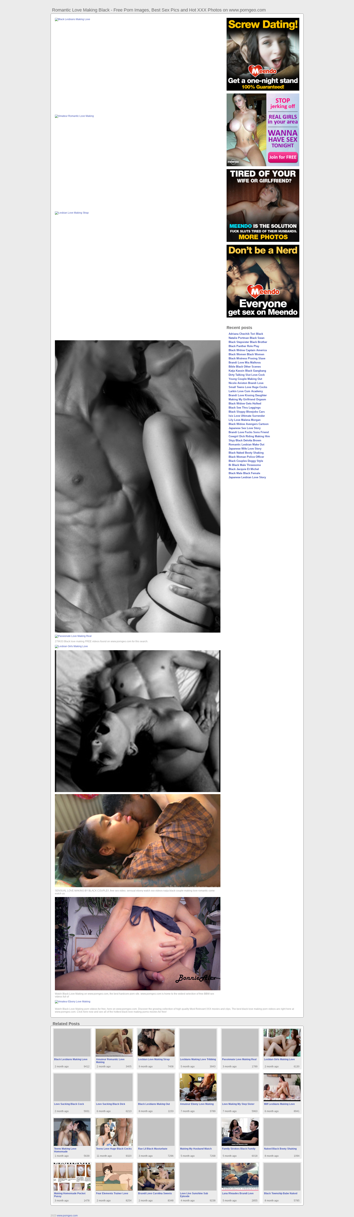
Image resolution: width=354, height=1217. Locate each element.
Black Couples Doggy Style (246, 460)
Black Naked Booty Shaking (246, 452)
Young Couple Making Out (245, 378)
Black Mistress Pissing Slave (247, 358)
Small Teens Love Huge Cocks (248, 387)
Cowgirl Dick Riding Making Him (249, 436)
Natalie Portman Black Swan (246, 337)
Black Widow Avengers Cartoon (249, 424)
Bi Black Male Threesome (245, 465)
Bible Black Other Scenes (245, 366)
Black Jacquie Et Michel (244, 469)
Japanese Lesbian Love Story (247, 477)
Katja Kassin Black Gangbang (247, 370)
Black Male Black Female (244, 473)
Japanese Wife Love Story (245, 448)
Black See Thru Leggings (245, 407)
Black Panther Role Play (244, 346)
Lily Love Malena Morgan (245, 419)
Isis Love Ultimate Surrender (247, 415)
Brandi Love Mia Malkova (245, 362)
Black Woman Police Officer (246, 456)
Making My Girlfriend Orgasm (247, 399)
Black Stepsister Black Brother (248, 342)
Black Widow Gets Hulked (245, 403)
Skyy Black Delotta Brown (245, 440)
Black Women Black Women (246, 354)
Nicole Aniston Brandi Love (246, 383)
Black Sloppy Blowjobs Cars (247, 411)
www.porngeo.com (67, 1215)
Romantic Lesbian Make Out (246, 444)
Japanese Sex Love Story (245, 428)
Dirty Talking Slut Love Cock (247, 374)
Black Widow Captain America (248, 350)
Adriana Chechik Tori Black (246, 333)
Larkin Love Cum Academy (246, 391)
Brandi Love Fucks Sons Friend (249, 432)
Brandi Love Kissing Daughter (248, 395)
